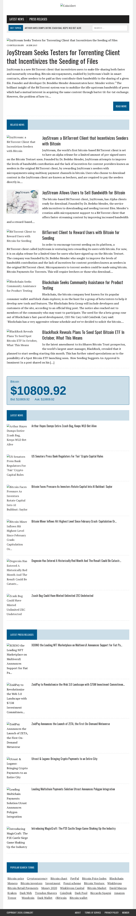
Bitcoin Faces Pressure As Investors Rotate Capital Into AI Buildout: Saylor (72, 486)
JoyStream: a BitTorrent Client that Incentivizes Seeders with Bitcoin (85, 140)
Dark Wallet (44, 898)
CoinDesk (66, 893)
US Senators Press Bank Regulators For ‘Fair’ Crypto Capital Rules (67, 456)
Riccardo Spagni (100, 893)
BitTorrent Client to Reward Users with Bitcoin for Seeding (81, 235)
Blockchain (116, 878)
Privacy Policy (111, 912)
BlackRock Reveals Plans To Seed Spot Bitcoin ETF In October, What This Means (83, 335)
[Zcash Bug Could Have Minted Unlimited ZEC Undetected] (17, 614)
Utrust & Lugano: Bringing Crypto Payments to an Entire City (64, 759)
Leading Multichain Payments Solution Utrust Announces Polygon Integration (73, 789)
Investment (52, 883)
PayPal (74, 878)
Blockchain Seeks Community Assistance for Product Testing (82, 285)
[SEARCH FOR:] (110, 27)
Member (125, 912)
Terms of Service (93, 912)
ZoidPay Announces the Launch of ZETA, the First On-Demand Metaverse (71, 724)
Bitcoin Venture (94, 883)
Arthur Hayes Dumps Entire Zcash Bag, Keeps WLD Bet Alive (64, 426)
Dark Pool (81, 893)
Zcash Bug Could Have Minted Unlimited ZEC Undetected (62, 595)
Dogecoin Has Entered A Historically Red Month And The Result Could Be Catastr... (76, 561)
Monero (12, 883)
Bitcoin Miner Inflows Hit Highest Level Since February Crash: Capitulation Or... (74, 521)
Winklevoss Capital (72, 888)
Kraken (12, 893)
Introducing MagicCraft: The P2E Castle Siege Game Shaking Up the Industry (73, 828)
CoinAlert (28, 912)
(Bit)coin (61, 898)
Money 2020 (49, 888)
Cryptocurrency (37, 878)
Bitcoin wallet (78, 898)
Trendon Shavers (46, 893)
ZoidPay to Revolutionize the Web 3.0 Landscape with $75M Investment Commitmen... (78, 684)
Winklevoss (114, 883)
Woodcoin (28, 898)
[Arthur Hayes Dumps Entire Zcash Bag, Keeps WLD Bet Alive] (17, 444)
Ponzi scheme (72, 883)
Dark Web (26, 893)
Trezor (11, 898)
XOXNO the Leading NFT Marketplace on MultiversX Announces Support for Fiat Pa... (77, 645)
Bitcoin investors (31, 883)
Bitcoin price (15, 878)
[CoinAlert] (68, 6)
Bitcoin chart (58, 878)
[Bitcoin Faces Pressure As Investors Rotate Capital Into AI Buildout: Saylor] (17, 509)
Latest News (16, 19)
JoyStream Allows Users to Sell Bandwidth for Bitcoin (83, 192)
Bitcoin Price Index (94, 878)
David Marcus (118, 888)
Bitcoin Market (96, 888)
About (78, 912)
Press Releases (38, 19)
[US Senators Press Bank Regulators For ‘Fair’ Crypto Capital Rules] (17, 475)
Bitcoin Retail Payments (22, 888)
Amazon (119, 893)
